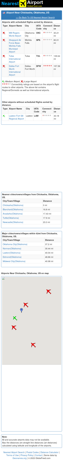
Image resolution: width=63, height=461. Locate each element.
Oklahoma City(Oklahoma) (15, 244)
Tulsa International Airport (15, 58)
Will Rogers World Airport (15, 34)
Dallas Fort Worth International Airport (15, 70)
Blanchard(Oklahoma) (13, 209)
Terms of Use (12, 455)
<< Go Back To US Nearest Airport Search (35, 17)
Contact (38, 455)
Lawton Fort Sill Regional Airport (16, 117)
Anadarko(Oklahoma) (13, 213)
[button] (25, 305)
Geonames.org (20, 458)
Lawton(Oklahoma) (12, 252)
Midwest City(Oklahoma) (14, 261)
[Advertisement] (31, 159)
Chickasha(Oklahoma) (13, 205)
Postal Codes (32, 452)
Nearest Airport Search (14, 452)
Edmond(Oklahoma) (12, 256)
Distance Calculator (49, 452)
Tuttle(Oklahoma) (11, 217)
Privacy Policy (27, 455)
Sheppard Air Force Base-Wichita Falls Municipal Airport (15, 45)
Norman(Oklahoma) (12, 248)
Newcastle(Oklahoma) (13, 222)
